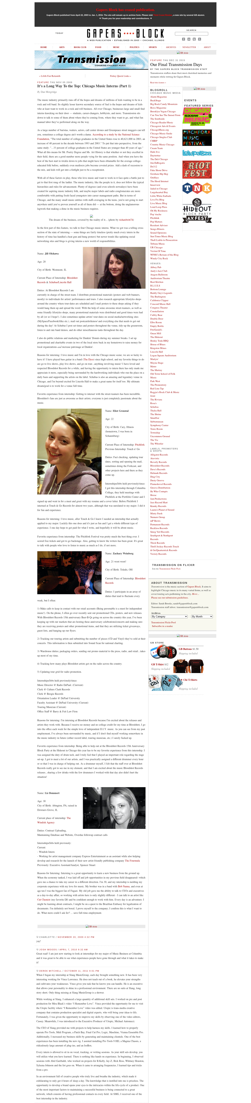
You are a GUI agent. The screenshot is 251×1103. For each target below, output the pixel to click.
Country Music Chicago (162, 144)
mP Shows (155, 520)
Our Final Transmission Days (176, 64)
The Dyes (89, 359)
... (195, 594)
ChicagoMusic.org (159, 129)
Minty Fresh (156, 513)
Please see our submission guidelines (169, 597)
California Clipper (159, 300)
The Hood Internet (159, 181)
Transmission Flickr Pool (169, 568)
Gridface (154, 177)
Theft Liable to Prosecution (164, 240)
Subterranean (156, 421)
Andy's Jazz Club (158, 270)
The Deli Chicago (159, 159)
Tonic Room (156, 429)
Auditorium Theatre (160, 278)
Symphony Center (159, 425)
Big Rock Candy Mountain (164, 104)
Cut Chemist (43, 899)
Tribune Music (157, 243)
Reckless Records (159, 528)
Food (98, 47)
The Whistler (156, 443)
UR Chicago (156, 247)
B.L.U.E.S (155, 285)
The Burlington (158, 296)
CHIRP (153, 140)
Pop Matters (156, 221)
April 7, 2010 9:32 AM (74, 949)
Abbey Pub (155, 267)
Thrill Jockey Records (161, 546)
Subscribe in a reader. (162, 626)
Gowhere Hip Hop (159, 173)
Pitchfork (140, 444)
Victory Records (158, 553)
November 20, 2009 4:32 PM (76, 937)
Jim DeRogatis (157, 162)
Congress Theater (159, 307)
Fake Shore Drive (158, 170)
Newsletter (189, 47)
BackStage (155, 100)
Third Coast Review (162, 15)
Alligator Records (159, 454)
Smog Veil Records (159, 531)
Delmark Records (158, 473)
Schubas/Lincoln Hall (60, 282)
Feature (43, 82)
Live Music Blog (158, 203)
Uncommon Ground (160, 436)
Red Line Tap (157, 388)
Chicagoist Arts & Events (162, 126)
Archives (171, 47)
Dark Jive (155, 151)
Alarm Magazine (158, 96)
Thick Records (157, 542)
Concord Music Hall (160, 304)
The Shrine (155, 414)
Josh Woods (48, 949)
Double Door (156, 318)
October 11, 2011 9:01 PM (81, 971)
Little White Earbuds (160, 196)
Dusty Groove (157, 480)
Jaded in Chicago (159, 188)
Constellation (157, 311)
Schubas (154, 406)
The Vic (154, 440)
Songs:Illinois (157, 229)
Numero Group (157, 517)
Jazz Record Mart (159, 502)
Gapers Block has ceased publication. (125, 9)
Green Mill (155, 333)
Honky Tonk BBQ (159, 340)
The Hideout (156, 337)
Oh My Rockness (158, 210)
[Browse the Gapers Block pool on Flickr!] (189, 39)
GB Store (157, 643)
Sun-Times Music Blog (161, 236)
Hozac (153, 495)
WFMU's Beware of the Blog (164, 254)
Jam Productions (158, 498)
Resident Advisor (159, 225)
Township (155, 432)
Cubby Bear (156, 315)
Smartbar (154, 417)
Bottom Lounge (158, 289)
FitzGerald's (156, 329)
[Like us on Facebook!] (183, 39)
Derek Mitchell (50, 971)
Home (43, 47)
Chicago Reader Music (161, 122)
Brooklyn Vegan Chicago (163, 111)
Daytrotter (155, 155)
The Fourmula (132, 860)
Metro (153, 366)
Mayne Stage (156, 362)
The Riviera (156, 399)
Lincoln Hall (156, 351)
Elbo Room (156, 322)
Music (116, 47)
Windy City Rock (159, 258)
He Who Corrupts (159, 491)
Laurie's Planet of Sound (162, 509)
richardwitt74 (126, 219)
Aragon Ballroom (159, 274)
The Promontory (158, 384)
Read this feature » (158, 82)
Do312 (153, 166)
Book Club (80, 47)
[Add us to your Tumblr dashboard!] (199, 39)
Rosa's (153, 403)
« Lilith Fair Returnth (49, 76)
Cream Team (156, 148)
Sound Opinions (158, 232)
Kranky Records (158, 506)
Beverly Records (158, 462)
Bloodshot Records (159, 465)
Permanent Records (159, 524)
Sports (153, 47)
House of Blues (157, 344)
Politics (134, 47)
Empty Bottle (157, 326)
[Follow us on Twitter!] (194, 39)
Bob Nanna (124, 886)
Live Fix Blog (157, 199)
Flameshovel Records (161, 484)
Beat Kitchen (156, 282)
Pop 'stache (155, 214)
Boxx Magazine (158, 107)
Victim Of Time (158, 251)
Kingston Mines (158, 348)
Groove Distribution (160, 487)
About (207, 47)
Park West (155, 381)
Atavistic (154, 458)
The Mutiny (156, 370)
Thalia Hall (156, 410)
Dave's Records (157, 469)
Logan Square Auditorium (163, 355)
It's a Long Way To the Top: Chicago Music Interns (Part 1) (84, 86)
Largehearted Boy (159, 192)
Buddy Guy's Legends (161, 293)
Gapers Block (194, 586)
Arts (61, 47)
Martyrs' (154, 359)
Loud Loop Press (158, 207)
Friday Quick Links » (120, 76)
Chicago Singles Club (161, 137)
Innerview (155, 184)
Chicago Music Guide (161, 133)
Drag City (155, 476)
